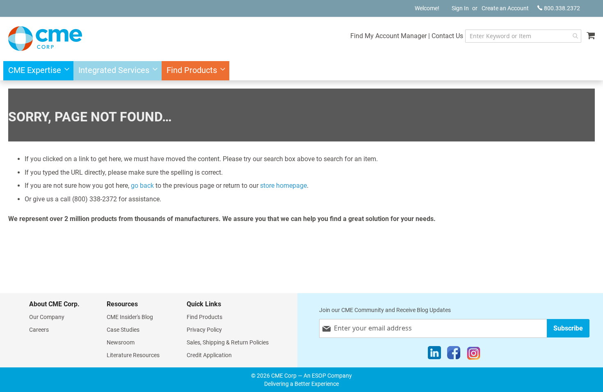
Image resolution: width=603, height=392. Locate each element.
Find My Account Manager (388, 36)
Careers (39, 329)
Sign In (460, 8)
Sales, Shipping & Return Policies (228, 342)
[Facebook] (453, 354)
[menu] (301, 70)
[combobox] (523, 36)
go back (142, 185)
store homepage (283, 185)
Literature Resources (133, 355)
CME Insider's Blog (130, 317)
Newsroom (121, 342)
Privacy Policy (204, 329)
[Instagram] (473, 354)
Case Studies (123, 329)
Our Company (46, 317)
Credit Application (209, 355)
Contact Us (447, 36)
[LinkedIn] (434, 354)
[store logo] (45, 38)
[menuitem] (36, 70)
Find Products (204, 317)
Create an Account (505, 8)
